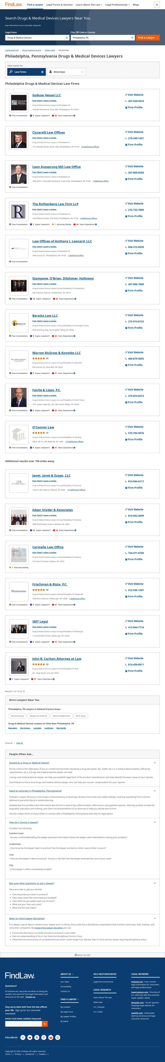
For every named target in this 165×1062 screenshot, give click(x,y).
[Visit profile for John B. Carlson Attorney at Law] (18, 666)
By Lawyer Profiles (68, 1016)
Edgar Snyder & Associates (52, 510)
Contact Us (65, 991)
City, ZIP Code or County (83, 32)
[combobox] (37, 38)
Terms (8, 1054)
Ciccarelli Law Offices (48, 132)
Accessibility (66, 986)
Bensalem (12, 728)
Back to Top (83, 955)
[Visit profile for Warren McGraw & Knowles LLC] (18, 360)
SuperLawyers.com (139, 992)
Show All (9, 743)
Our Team (65, 982)
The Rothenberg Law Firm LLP (55, 204)
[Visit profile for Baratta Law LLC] (18, 323)
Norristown (25, 728)
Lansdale (37, 728)
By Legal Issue (67, 1012)
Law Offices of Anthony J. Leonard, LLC (62, 241)
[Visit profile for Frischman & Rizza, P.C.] (18, 591)
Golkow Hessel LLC (46, 95)
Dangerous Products (38, 716)
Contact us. (30, 997)
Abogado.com (137, 1002)
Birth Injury (81, 716)
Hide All (19, 743)
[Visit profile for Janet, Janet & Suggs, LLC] (18, 482)
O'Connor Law (43, 427)
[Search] (157, 4)
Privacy (18, 1054)
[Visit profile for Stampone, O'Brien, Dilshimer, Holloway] (18, 285)
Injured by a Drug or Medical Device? (29, 762)
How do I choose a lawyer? (23, 822)
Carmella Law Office (47, 547)
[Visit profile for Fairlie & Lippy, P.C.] (18, 397)
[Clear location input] (132, 38)
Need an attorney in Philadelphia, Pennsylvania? (35, 790)
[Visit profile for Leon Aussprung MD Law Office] (18, 174)
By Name (64, 1021)
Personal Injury (17, 716)
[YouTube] (29, 1037)
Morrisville (61, 728)
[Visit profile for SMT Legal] (18, 628)
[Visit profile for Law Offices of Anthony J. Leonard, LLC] (18, 248)
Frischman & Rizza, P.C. (49, 584)
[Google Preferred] (57, 1037)
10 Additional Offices (90, 146)
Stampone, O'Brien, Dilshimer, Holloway (63, 278)
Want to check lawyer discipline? (27, 918)
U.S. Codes (98, 1012)
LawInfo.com (137, 1013)
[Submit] (45, 1024)
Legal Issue (11, 32)
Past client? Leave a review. (44, 100)
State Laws (98, 1002)
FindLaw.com (137, 982)
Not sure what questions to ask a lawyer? (31, 883)
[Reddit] (50, 1037)
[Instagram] (43, 1037)
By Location (65, 1007)
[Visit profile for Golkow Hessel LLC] (18, 102)
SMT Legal (40, 621)
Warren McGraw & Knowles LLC (56, 353)
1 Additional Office (101, 181)
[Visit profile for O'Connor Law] (18, 434)
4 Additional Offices (88, 218)
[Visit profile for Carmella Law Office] (18, 554)
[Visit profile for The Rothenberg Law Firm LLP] (18, 211)
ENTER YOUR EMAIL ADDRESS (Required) (23, 1018)
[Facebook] (22, 1037)
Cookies (42, 1054)
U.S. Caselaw (98, 1007)
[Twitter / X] (36, 1037)
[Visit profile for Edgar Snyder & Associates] (18, 517)
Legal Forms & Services (103, 982)
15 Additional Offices (74, 441)
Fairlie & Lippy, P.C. (46, 390)
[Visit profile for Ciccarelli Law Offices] (18, 139)
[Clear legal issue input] (67, 38)
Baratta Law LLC (45, 315)
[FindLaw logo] (14, 5)
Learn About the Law (102, 997)
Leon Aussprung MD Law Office (56, 167)
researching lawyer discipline (48, 927)
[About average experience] (74, 115)
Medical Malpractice (61, 716)
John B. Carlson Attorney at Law (56, 658)
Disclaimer (30, 1054)
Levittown (48, 728)
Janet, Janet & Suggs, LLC (51, 475)
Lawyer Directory (12, 50)
